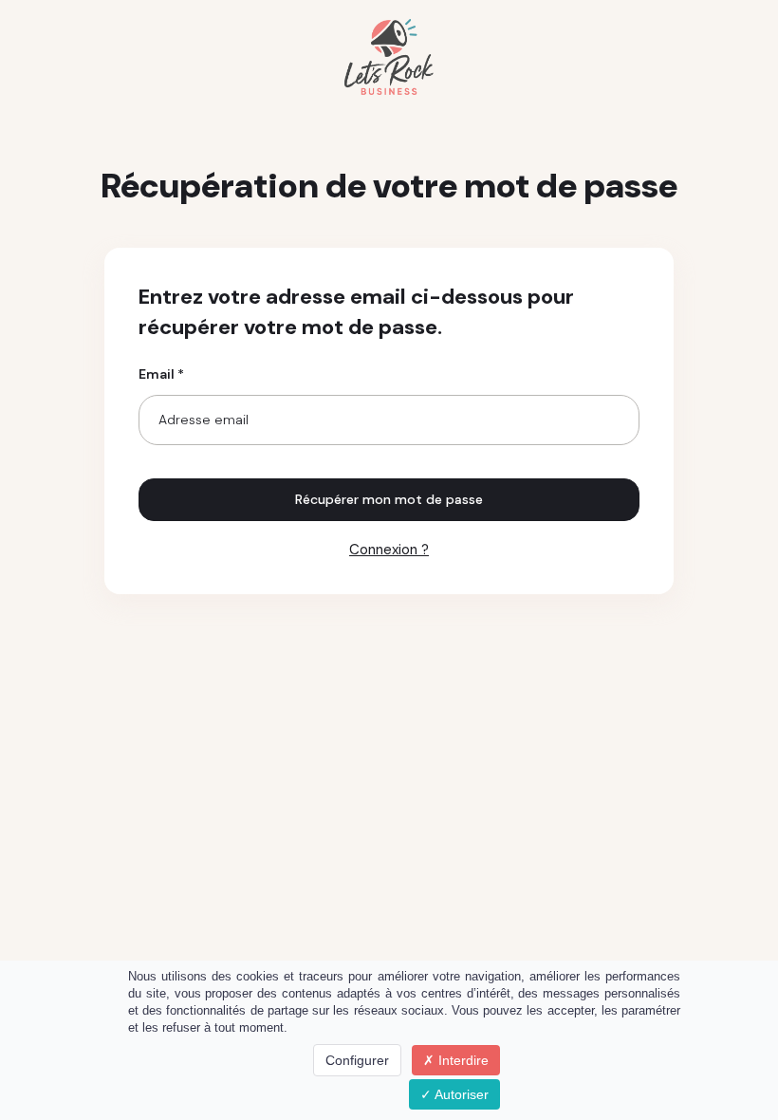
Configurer (357, 1060)
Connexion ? (389, 549)
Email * (161, 374)
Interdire (462, 1060)
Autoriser (460, 1094)
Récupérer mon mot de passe (389, 499)
